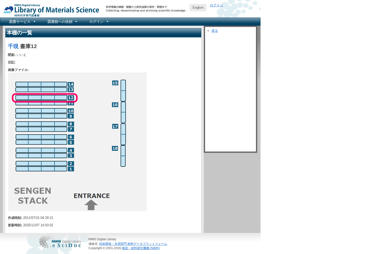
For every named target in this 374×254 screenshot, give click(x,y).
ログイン (216, 5)
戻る (214, 31)
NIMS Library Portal (50, 10)
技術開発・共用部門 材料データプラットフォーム (133, 243)
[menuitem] (21, 21)
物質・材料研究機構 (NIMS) (141, 248)
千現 (13, 46)
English (198, 7)
